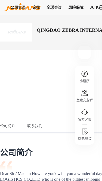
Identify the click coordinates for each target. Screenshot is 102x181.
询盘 (36, 7)
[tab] (10, 126)
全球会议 (54, 7)
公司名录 (18, 7)
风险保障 (76, 7)
